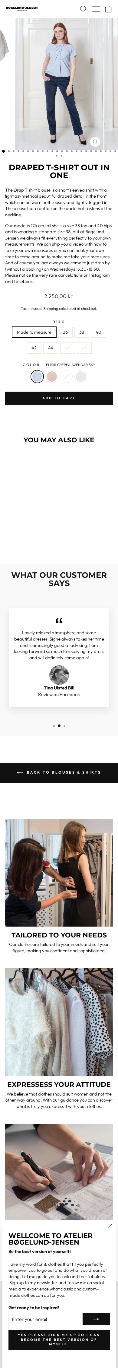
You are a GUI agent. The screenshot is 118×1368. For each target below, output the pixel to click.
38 (81, 332)
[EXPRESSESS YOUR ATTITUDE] (59, 1022)
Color (59, 364)
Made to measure (34, 332)
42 (34, 348)
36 (65, 332)
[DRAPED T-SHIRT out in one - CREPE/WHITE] (36, 543)
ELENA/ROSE (52, 377)
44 (51, 348)
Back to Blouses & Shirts (63, 772)
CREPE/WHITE (81, 377)
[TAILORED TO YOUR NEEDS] (59, 873)
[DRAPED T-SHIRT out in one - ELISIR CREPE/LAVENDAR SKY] (15, 543)
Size (59, 321)
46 (67, 348)
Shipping (51, 308)
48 (84, 348)
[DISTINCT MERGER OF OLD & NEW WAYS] (59, 1177)
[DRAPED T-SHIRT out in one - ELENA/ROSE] (22, 543)
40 (98, 332)
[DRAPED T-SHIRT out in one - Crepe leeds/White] (29, 543)
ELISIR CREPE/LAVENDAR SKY (37, 377)
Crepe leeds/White (66, 377)
